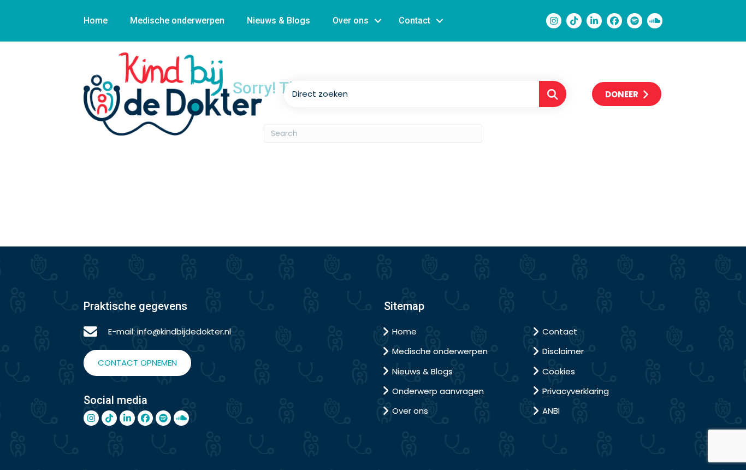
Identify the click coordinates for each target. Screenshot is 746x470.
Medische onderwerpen (177, 20)
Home (96, 20)
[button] (378, 20)
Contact (414, 20)
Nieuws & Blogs (278, 20)
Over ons (351, 20)
